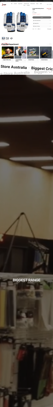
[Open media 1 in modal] (16, 22)
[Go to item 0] (3, 38)
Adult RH (34, 14)
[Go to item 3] (11, 38)
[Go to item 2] (7, 38)
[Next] (28, 23)
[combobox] (47, 1)
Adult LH (38, 14)
